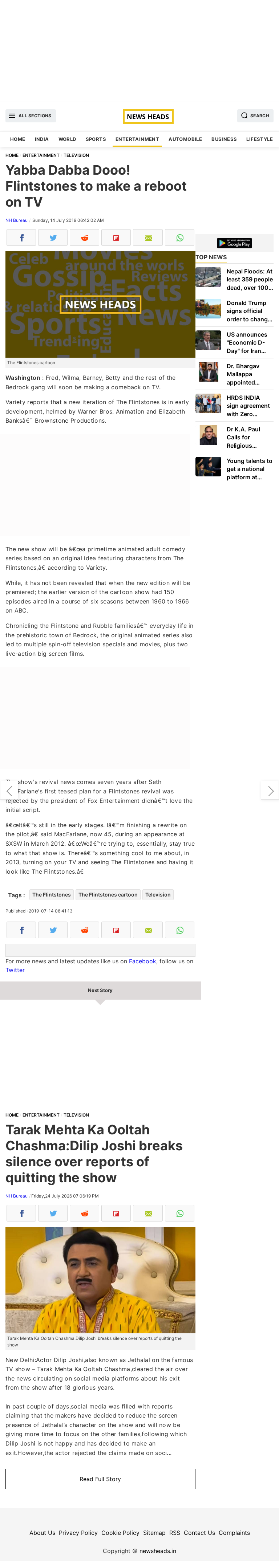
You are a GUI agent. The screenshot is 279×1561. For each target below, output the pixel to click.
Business (224, 139)
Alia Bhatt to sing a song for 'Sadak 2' (9, 790)
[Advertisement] (139, 51)
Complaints (234, 1532)
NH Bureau (16, 220)
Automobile (185, 139)
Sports (96, 139)
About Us (42, 1532)
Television (158, 894)
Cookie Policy (120, 1532)
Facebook (142, 961)
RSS (174, 1532)
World (67, 139)
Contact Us (199, 1532)
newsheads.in (158, 1550)
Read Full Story (100, 1479)
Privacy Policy (78, 1532)
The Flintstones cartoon (108, 894)
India (42, 139)
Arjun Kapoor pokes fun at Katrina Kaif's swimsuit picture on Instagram (270, 790)
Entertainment (137, 139)
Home (17, 139)
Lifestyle (259, 139)
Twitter (15, 969)
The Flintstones (51, 894)
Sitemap (154, 1532)
